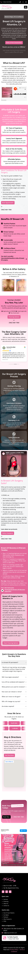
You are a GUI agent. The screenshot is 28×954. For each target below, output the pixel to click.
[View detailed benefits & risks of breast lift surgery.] (26, 259)
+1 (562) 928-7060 (13, 939)
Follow (24, 830)
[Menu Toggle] (25, 7)
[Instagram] (26, 2)
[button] (3, 285)
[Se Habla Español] (4, 938)
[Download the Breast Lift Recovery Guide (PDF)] (2, 590)
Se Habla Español (12, 937)
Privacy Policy (14, 949)
